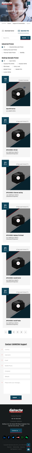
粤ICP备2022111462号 (16, 449)
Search (24, 38)
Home (9, 23)
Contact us (15, 430)
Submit (15, 397)
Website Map (16, 447)
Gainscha (22, 447)
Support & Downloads (19, 23)
